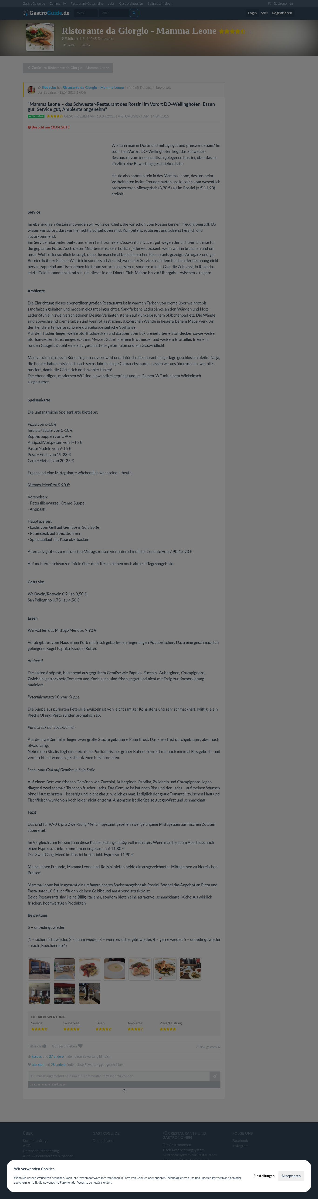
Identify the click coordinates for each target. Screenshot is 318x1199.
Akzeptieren (291, 1176)
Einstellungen (264, 1176)
